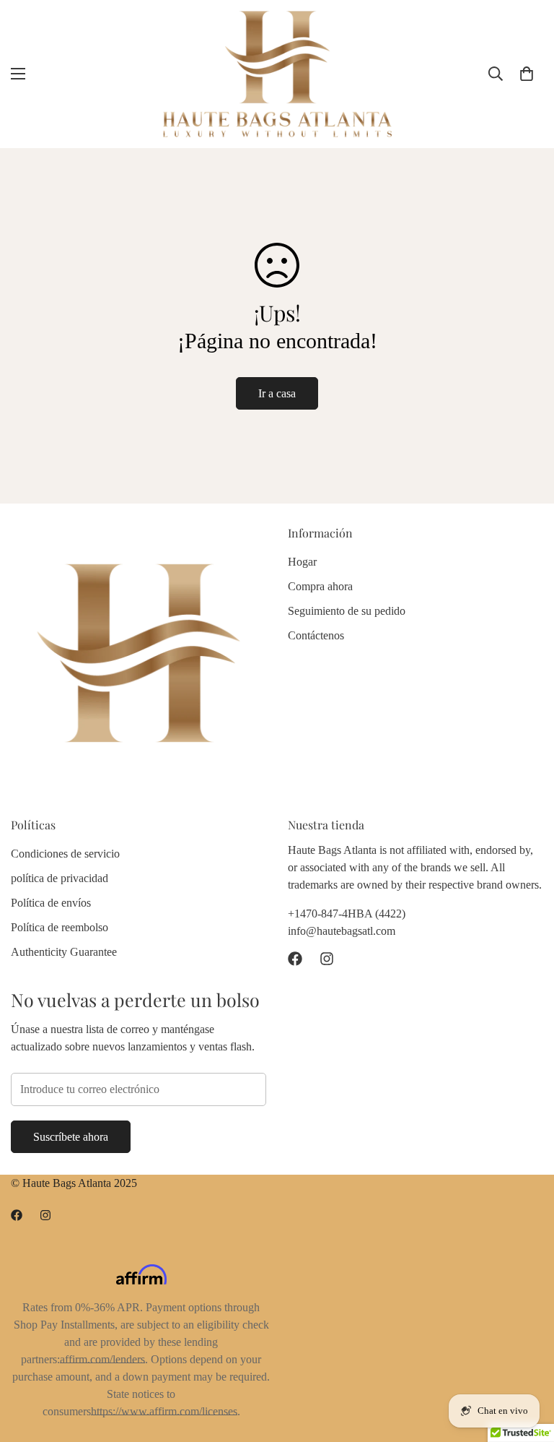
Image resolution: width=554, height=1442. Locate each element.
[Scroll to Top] (525, 1363)
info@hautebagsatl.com (341, 931)
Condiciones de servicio (65, 853)
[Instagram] (327, 958)
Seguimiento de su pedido (346, 611)
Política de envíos (51, 903)
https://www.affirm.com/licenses (164, 1411)
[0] (526, 73)
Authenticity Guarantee (64, 952)
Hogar (302, 562)
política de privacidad (59, 878)
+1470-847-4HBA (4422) (346, 913)
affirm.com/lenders (102, 1359)
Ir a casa (277, 393)
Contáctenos (316, 635)
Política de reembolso (59, 927)
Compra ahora (320, 586)
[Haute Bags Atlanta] (277, 74)
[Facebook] (295, 958)
